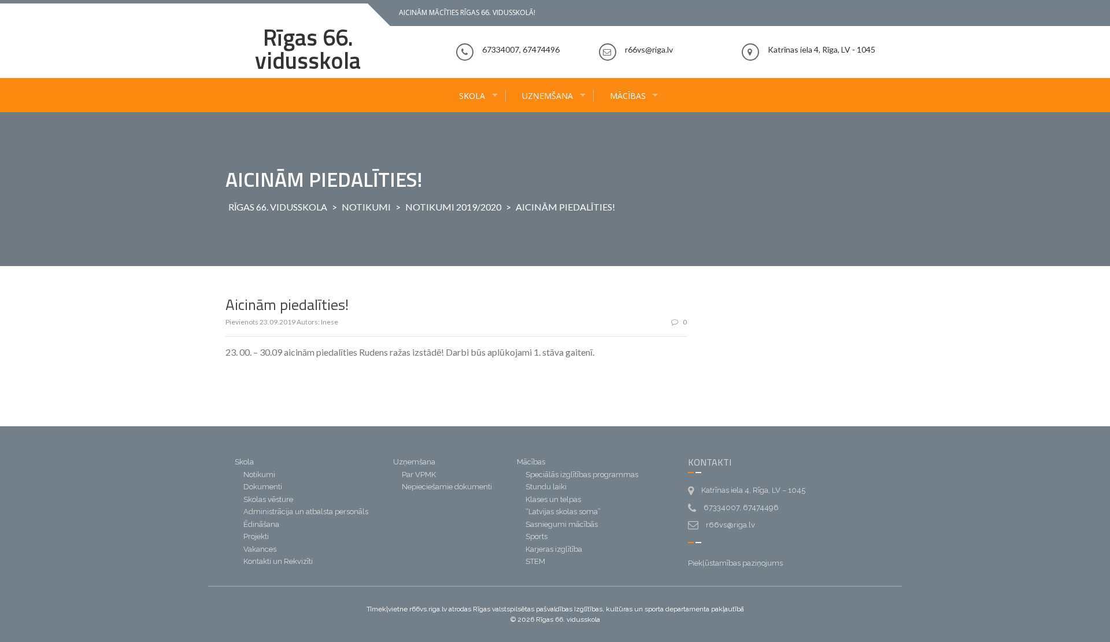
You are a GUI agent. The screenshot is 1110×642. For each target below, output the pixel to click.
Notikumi (366, 206)
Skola (472, 95)
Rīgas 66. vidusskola (308, 49)
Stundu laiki (546, 486)
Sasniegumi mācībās (562, 524)
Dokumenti (262, 486)
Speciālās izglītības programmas (582, 474)
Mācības (628, 95)
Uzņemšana (547, 95)
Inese (329, 322)
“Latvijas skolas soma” (563, 511)
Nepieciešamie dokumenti (447, 486)
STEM (535, 561)
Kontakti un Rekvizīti (278, 561)
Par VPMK (419, 474)
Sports (536, 536)
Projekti (256, 536)
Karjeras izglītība (554, 549)
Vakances (259, 549)
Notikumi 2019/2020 (453, 206)
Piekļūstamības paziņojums (735, 563)
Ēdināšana (261, 524)
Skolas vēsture (268, 499)
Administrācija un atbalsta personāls (305, 511)
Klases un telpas (553, 499)
